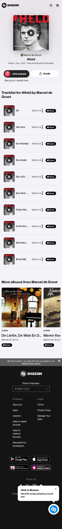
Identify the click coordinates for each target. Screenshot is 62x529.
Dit (17, 110)
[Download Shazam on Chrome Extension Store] (18, 468)
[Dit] (9, 111)
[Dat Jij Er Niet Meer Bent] (9, 177)
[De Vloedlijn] (9, 144)
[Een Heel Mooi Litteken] (9, 193)
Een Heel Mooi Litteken (28, 193)
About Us (17, 404)
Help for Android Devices (17, 433)
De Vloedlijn (22, 143)
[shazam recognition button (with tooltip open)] (54, 509)
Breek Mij (21, 259)
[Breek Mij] (9, 259)
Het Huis (20, 127)
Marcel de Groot (40, 110)
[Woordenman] (9, 243)
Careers (17, 415)
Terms (40, 404)
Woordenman (23, 242)
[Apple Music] (7, 345)
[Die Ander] (9, 160)
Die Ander (21, 160)
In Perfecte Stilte (25, 226)
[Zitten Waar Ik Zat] (9, 210)
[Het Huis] (9, 127)
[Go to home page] (31, 375)
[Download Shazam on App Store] (40, 459)
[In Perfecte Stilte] (9, 226)
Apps (15, 410)
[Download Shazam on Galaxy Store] (41, 467)
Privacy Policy (44, 410)
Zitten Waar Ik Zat (25, 209)
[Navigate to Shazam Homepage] (10, 5)
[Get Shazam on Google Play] (18, 459)
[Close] (60, 360)
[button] (57, 5)
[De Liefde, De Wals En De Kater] (21, 317)
